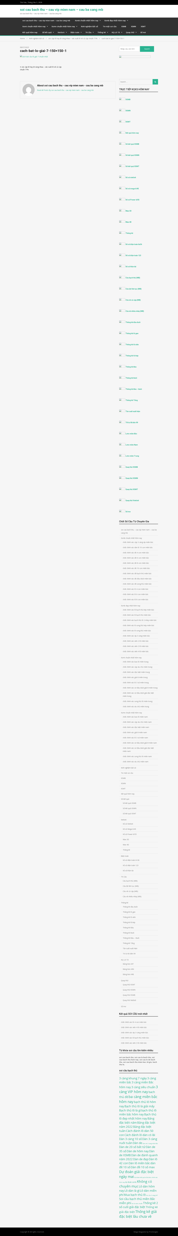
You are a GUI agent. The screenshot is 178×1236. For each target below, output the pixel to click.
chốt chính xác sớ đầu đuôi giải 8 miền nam (140, 743)
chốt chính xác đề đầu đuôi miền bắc (137, 579)
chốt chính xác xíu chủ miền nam (135, 761)
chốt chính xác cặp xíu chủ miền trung (137, 667)
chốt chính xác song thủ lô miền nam (137, 756)
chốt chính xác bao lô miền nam (135, 717)
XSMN (133, 26)
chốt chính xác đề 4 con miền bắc (136, 552)
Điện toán (75, 32)
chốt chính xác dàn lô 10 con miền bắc (138, 547)
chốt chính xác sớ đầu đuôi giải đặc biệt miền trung (138, 694)
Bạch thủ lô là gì (130, 1110)
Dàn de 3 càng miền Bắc (150, 1143)
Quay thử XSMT (132, 489)
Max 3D (129, 211)
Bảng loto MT (128, 964)
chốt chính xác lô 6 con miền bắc (135, 594)
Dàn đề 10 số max (143, 1167)
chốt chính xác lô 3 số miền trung (136, 682)
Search (147, 49)
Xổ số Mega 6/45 (129, 829)
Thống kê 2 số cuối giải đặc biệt (138, 1205)
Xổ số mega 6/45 (132, 189)
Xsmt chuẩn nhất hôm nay (34, 26)
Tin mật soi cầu (109, 26)
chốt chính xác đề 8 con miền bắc (136, 563)
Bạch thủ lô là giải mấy (139, 1106)
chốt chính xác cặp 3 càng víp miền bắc (138, 542)
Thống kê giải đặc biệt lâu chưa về (138, 1214)
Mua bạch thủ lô (135, 1195)
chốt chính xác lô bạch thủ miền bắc (137, 615)
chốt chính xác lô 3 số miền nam (135, 737)
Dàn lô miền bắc (139, 1163)
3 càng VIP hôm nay (138, 1089)
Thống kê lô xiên (132, 345)
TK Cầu (88, 32)
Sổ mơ (143, 32)
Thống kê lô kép (132, 356)
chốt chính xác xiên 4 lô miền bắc (136, 651)
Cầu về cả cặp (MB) (133, 300)
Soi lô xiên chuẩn (137, 1203)
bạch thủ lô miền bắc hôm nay (137, 1112)
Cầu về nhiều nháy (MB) (135, 311)
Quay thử (130, 32)
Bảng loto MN (128, 969)
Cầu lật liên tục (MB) (134, 289)
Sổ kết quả (47, 32)
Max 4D (129, 222)
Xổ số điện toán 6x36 (134, 244)
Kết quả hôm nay (29, 32)
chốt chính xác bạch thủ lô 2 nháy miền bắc (140, 620)
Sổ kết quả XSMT (132, 166)
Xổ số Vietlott (128, 824)
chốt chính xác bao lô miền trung (135, 662)
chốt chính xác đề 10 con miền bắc (136, 568)
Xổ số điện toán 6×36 (131, 860)
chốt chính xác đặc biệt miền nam (136, 727)
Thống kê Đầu (131, 367)
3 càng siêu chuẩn (143, 1087)
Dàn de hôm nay (138, 1151)
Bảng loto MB (128, 974)
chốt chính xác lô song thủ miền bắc (137, 630)
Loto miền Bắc (131, 434)
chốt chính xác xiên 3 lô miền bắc (136, 646)
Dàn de (137, 1143)
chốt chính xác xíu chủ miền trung (136, 706)
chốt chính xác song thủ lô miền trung (137, 701)
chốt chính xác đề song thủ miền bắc (137, 584)
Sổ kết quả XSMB (132, 144)
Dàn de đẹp (140, 1159)
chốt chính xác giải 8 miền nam (135, 732)
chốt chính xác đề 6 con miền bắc (136, 558)
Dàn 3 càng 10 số (130, 1139)
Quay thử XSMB (132, 467)
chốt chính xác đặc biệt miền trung (136, 672)
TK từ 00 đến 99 (132, 423)
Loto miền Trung (132, 456)
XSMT (143, 26)
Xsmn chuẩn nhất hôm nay (63, 26)
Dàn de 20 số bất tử (132, 1147)
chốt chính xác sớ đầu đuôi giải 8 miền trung (140, 688)
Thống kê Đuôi (131, 378)
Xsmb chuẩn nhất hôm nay (86, 20)
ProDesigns (153, 1232)
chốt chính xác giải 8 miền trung (135, 677)
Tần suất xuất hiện (133, 411)
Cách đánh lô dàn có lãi (139, 1135)
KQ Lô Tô (116, 32)
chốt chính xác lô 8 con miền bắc (135, 599)
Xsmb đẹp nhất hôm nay (115, 20)
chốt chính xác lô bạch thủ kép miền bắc (138, 610)
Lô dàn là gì (131, 1191)
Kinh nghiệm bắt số (89, 26)
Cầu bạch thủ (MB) (133, 278)
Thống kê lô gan (132, 333)
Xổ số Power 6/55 (132, 200)
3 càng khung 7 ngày (133, 1078)
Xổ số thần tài (131, 267)
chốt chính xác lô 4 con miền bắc (135, 589)
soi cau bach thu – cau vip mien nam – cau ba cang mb (61, 10)
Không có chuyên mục (135, 1183)
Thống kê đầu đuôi (133, 322)
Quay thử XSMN (132, 478)
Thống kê (101, 32)
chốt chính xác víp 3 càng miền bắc (136, 636)
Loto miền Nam (132, 445)
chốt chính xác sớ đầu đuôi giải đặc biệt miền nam (138, 749)
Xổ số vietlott (131, 177)
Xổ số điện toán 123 (133, 255)
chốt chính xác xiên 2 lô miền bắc (136, 641)
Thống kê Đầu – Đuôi (134, 389)
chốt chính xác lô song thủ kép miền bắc (138, 625)
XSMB (123, 26)
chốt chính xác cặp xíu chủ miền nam (137, 722)
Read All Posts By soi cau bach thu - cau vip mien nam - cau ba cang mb (65, 90)
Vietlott (61, 32)
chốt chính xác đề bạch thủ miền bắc (137, 573)
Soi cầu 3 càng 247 (152, 1195)
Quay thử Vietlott (132, 500)
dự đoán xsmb (130, 1182)
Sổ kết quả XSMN (132, 155)
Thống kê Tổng (132, 400)
